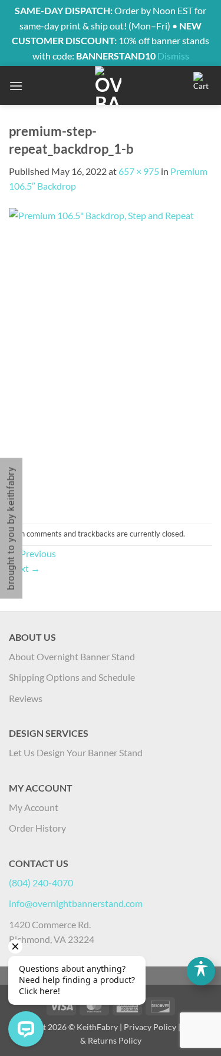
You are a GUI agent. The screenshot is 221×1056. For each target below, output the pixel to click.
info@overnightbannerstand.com (76, 903)
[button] (16, 85)
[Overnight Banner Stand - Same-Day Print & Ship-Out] (108, 85)
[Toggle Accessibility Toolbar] (201, 971)
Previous (32, 553)
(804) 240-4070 (41, 882)
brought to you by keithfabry (11, 528)
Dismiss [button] (173, 55)
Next (24, 568)
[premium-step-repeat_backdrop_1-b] (110, 357)
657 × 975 (138, 171)
